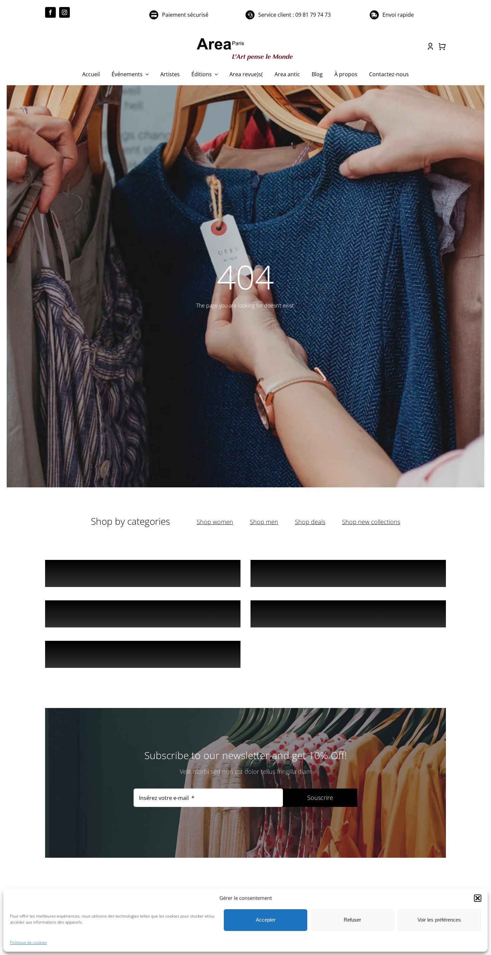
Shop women (215, 522)
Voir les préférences (439, 920)
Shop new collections (371, 522)
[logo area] (245, 38)
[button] (477, 898)
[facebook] (50, 12)
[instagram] (64, 12)
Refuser (352, 920)
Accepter (266, 920)
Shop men (264, 522)
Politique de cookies (28, 942)
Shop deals (310, 522)
